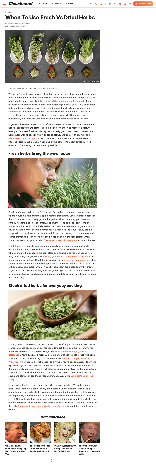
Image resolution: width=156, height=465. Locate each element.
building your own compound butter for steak (67, 256)
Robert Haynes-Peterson (19, 24)
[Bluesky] (120, 4)
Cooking (57, 3)
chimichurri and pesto (74, 260)
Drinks (70, 3)
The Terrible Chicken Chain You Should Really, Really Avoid (40, 448)
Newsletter (145, 3)
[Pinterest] (115, 4)
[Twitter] (95, 4)
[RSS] (129, 4)
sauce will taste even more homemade (64, 101)
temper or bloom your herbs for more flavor (41, 406)
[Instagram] (100, 4)
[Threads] (105, 4)
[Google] (125, 4)
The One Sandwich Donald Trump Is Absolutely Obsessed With (89, 450)
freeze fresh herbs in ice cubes (60, 240)
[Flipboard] (110, 4)
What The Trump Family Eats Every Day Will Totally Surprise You (15, 450)
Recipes (43, 3)
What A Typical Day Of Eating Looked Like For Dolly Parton (65, 448)
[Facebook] (90, 4)
